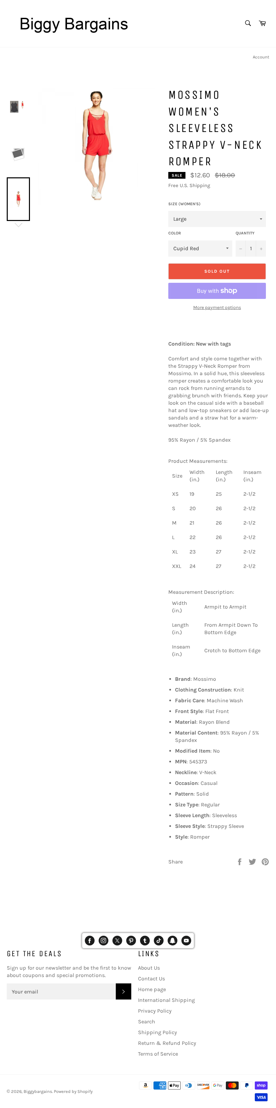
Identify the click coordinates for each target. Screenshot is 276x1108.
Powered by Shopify (73, 1091)
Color (174, 233)
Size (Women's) (184, 204)
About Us (149, 968)
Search (146, 1021)
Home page (152, 989)
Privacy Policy (155, 1011)
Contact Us (151, 978)
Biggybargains (38, 1091)
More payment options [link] (217, 307)
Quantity (245, 233)
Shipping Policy (157, 1032)
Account (261, 56)
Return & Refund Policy (167, 1043)
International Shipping (166, 1000)
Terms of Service (158, 1054)
